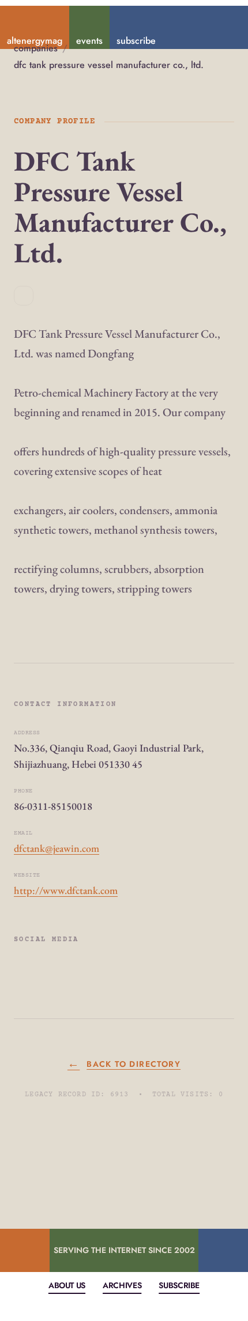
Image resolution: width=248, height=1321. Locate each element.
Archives (122, 1285)
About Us (66, 1285)
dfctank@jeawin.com (56, 848)
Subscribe (179, 1285)
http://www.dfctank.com (66, 890)
